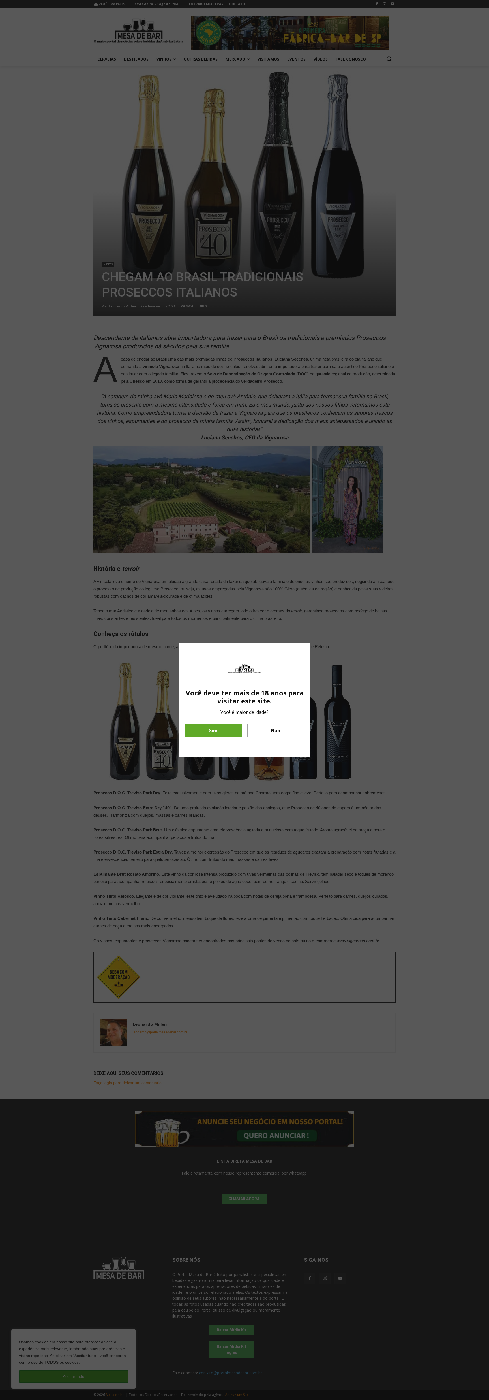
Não (275, 730)
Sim (213, 730)
